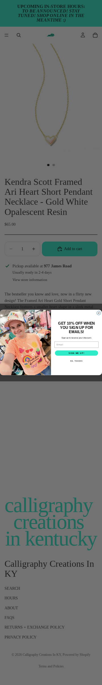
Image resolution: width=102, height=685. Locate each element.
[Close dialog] (99, 313)
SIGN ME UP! (76, 353)
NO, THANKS (76, 361)
